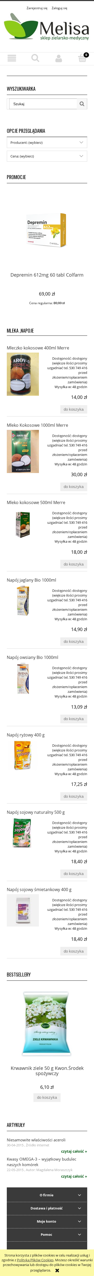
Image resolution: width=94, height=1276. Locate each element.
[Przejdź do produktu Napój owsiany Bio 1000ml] (23, 678)
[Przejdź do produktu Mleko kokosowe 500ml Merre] (23, 523)
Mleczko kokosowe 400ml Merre (38, 348)
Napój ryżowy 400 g (26, 735)
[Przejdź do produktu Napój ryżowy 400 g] (23, 756)
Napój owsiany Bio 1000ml (32, 657)
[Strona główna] (47, 28)
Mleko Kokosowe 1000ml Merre (37, 425)
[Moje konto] (58, 58)
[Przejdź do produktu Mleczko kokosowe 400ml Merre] (23, 374)
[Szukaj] (82, 104)
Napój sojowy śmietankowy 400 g (39, 889)
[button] (12, 58)
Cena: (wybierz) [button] (22, 156)
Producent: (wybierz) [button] (26, 142)
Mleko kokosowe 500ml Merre (36, 502)
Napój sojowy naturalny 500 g (36, 812)
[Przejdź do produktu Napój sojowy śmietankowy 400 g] (23, 910)
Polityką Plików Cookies (35, 1260)
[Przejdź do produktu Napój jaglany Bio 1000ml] (23, 601)
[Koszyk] (82, 58)
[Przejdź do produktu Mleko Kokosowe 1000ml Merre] (23, 451)
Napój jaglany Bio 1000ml (31, 580)
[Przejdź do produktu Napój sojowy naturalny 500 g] (23, 833)
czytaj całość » (74, 1151)
